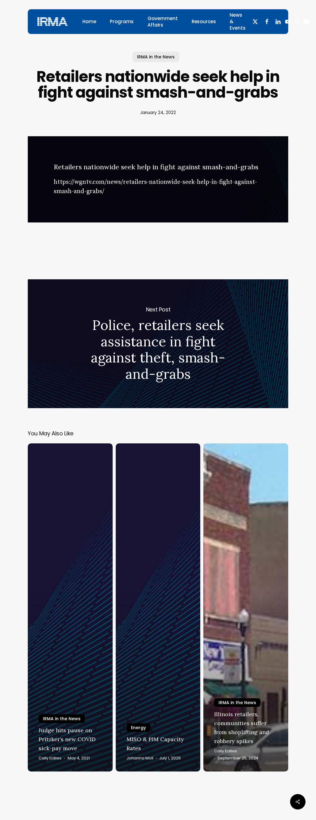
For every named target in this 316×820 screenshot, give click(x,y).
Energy (138, 728)
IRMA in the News (156, 57)
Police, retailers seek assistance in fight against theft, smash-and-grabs (158, 343)
